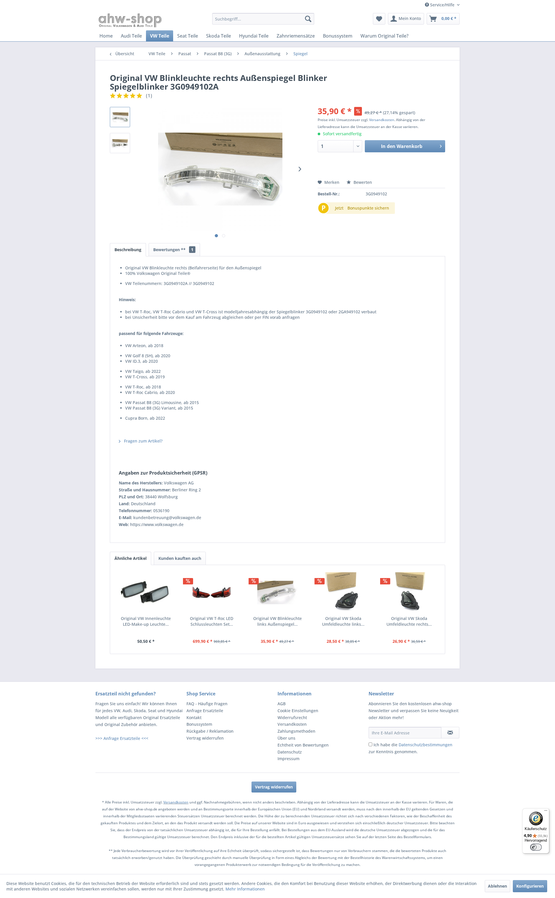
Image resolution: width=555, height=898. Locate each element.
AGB (282, 703)
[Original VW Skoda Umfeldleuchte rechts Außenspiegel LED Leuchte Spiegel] (409, 592)
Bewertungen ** (173, 249)
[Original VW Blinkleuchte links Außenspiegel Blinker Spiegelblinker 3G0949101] (277, 592)
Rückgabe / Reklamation (210, 731)
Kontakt (193, 717)
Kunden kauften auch (179, 558)
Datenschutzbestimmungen (425, 744)
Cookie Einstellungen (298, 710)
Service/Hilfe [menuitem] (442, 5)
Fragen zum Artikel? (142, 441)
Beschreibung (127, 249)
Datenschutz (290, 752)
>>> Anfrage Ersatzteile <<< (121, 738)
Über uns (286, 738)
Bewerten (362, 182)
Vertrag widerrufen (205, 738)
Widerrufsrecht (292, 717)
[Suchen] (308, 19)
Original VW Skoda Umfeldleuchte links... (343, 621)
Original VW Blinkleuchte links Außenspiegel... (277, 621)
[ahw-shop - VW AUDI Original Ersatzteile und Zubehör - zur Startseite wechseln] (130, 20)
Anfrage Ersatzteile (204, 710)
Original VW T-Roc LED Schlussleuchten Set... (211, 621)
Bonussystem (199, 724)
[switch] (536, 847)
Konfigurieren (530, 886)
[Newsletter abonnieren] (450, 732)
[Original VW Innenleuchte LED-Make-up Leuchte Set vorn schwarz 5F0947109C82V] (146, 592)
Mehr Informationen (245, 889)
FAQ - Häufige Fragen (206, 703)
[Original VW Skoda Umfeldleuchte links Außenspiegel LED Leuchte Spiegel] (343, 592)
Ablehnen (497, 886)
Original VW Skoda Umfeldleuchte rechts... (409, 621)
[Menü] (545, 811)
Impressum (288, 758)
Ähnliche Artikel (130, 558)
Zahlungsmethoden (296, 731)
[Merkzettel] (379, 19)
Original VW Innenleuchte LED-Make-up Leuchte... (146, 621)
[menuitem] (263, 19)
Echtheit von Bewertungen (303, 745)
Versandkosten (381, 119)
